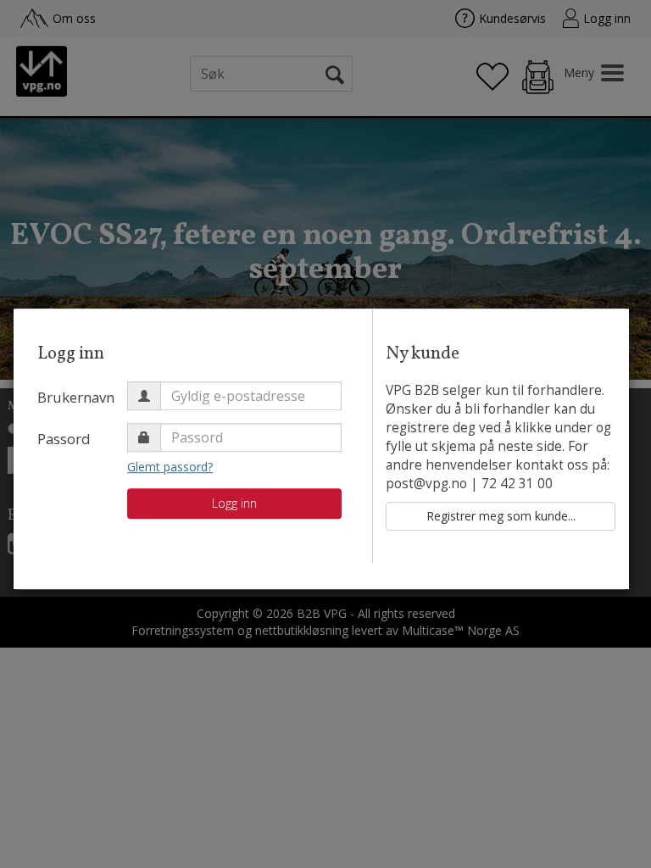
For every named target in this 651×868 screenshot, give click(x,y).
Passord (64, 438)
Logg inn (234, 503)
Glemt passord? (170, 467)
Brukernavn (75, 397)
